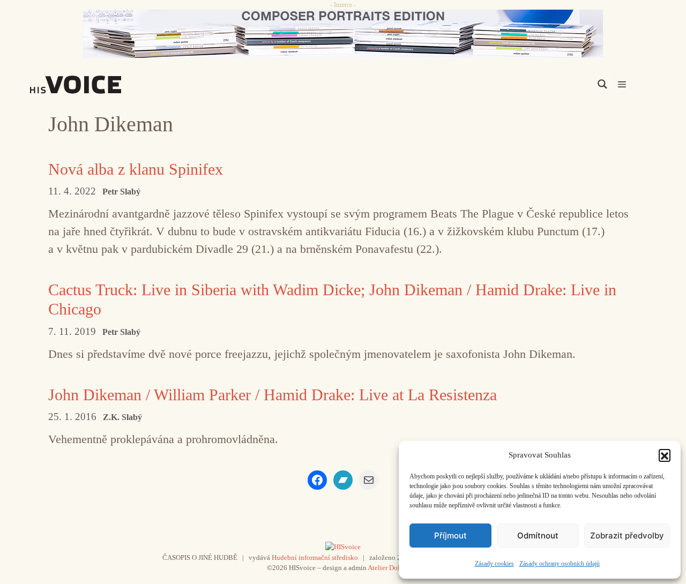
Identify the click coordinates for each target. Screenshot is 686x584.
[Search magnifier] (602, 84)
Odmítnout (537, 535)
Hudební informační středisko (315, 557)
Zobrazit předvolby (627, 535)
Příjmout (450, 535)
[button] (664, 455)
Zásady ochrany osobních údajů (559, 563)
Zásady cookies (494, 563)
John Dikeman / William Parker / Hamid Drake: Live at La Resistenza (272, 394)
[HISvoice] (99, 85)
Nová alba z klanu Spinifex (135, 169)
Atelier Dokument (394, 568)
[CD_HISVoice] (343, 34)
